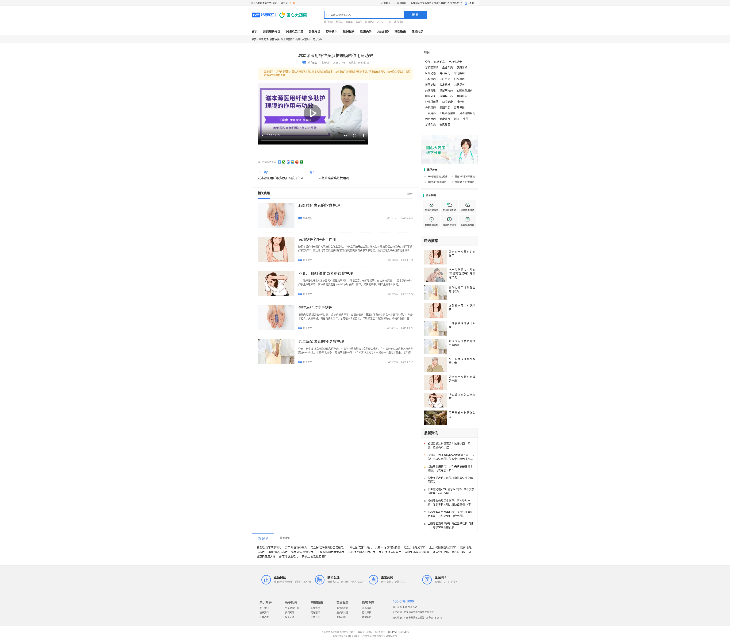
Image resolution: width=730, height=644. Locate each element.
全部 (427, 62)
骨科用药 (430, 107)
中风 (389, 21)
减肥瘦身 (459, 84)
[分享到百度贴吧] (288, 162)
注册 (292, 2)
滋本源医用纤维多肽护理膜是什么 (280, 178)
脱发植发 (445, 84)
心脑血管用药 (465, 90)
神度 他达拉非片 (278, 552)
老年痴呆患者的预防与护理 (321, 341)
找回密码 (289, 612)
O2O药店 (366, 617)
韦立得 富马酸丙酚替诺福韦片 (328, 547)
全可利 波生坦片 (288, 556)
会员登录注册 (292, 607)
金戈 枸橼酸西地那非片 (443, 547)
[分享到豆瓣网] (301, 162)
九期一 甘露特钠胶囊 (387, 547)
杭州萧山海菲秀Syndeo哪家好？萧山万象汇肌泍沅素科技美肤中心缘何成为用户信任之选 (451, 458)
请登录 (284, 2)
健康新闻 (462, 67)
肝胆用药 (445, 107)
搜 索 (415, 14)
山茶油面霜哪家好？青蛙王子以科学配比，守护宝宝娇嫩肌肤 (450, 525)
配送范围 (315, 612)
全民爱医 (445, 124)
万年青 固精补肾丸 (296, 547)
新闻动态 (430, 124)
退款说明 (341, 617)
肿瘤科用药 (431, 101)
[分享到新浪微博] (297, 162)
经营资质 (264, 617)
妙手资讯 (331, 31)
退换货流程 (342, 612)
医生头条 (366, 31)
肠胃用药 (430, 119)
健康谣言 (445, 119)
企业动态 (447, 67)
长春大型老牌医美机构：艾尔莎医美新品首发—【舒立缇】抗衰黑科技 (450, 514)
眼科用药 (462, 96)
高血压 (349, 21)
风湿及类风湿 (294, 31)
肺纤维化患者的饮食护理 (319, 205)
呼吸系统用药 (447, 113)
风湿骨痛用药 (467, 113)
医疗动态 (430, 73)
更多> (409, 193)
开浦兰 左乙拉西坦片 (314, 556)
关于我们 (264, 607)
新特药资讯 (431, 67)
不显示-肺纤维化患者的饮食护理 (325, 273)
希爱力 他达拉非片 (415, 547)
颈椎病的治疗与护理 (315, 307)
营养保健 (459, 107)
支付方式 (315, 617)
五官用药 (430, 113)
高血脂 (358, 21)
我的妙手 (385, 3)
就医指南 (400, 31)
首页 (255, 31)
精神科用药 (446, 96)
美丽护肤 (274, 39)
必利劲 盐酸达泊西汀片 (361, 552)
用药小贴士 (455, 62)
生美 (465, 119)
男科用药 (445, 73)
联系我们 (264, 612)
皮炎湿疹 (398, 21)
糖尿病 (339, 21)
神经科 (461, 101)
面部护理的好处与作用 (317, 239)
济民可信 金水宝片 (302, 552)
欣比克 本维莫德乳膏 (417, 552)
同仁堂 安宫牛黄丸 (361, 547)
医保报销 (349, 31)
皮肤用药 (445, 79)
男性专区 (314, 31)
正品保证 (366, 607)
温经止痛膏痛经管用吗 (334, 178)
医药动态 (439, 62)
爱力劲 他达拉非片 (390, 552)
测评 (456, 119)
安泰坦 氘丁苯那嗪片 (269, 547)
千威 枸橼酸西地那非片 (330, 552)
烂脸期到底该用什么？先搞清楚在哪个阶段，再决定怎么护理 (450, 468)
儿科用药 (430, 79)
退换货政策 (342, 607)
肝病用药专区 (271, 31)
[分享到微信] (284, 162)
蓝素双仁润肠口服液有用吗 (449, 552)
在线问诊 (417, 31)
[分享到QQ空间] (292, 162)
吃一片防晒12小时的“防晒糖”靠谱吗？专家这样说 (462, 273)
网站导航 (401, 3)
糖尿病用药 (446, 90)
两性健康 (430, 90)
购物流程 (315, 607)
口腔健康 (447, 101)
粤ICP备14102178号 (398, 632)
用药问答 (383, 31)
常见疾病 (459, 73)
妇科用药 (459, 79)
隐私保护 (366, 612)
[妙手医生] (280, 14)
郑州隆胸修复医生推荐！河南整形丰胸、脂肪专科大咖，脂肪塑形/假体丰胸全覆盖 (451, 504)
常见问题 (289, 617)
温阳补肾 (369, 21)
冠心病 (380, 21)
